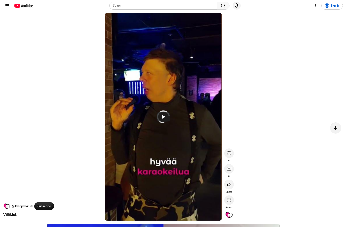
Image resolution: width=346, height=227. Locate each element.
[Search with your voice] (237, 6)
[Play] (163, 117)
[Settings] (315, 5)
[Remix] (229, 200)
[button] (6, 206)
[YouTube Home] (23, 5)
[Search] (223, 6)
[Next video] (335, 128)
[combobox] (164, 5)
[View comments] (229, 169)
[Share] (229, 184)
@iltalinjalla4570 (22, 206)
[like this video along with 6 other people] (229, 153)
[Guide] (7, 5)
